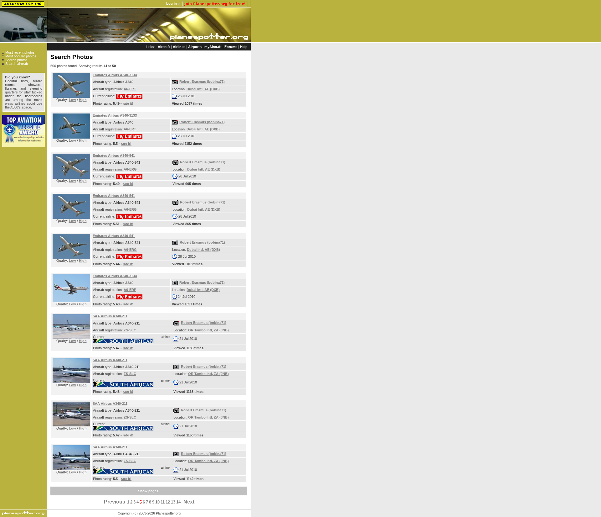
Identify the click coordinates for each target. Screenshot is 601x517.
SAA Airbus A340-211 (110, 316)
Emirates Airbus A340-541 (114, 155)
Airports (195, 47)
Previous (114, 501)
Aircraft (164, 47)
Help (244, 47)
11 (163, 502)
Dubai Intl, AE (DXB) (203, 89)
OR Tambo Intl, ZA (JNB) (208, 330)
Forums (230, 47)
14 (178, 502)
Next (188, 501)
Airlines (179, 47)
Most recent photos (20, 52)
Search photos (16, 60)
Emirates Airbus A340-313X (115, 75)
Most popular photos (20, 56)
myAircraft (213, 47)
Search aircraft (16, 64)
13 (173, 502)
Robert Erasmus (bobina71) (202, 81)
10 (157, 502)
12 (168, 502)
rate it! (128, 103)
